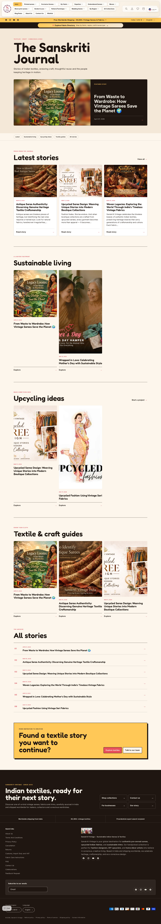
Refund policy (29, 917)
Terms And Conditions (14, 838)
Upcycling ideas (46, 137)
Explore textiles (113, 750)
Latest (17, 137)
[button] (31, 4)
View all (142, 159)
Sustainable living (30, 137)
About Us (9, 834)
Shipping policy (65, 917)
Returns (8, 849)
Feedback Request (12, 873)
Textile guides (60, 137)
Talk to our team (132, 750)
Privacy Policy (10, 842)
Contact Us (9, 865)
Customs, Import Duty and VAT (17, 853)
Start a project (139, 400)
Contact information (78, 917)
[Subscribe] (45, 889)
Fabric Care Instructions (14, 857)
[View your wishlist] (137, 8)
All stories (73, 137)
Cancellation (10, 846)
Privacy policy (40, 917)
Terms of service (52, 917)
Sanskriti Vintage (16, 917)
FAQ (7, 861)
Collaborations (11, 869)
